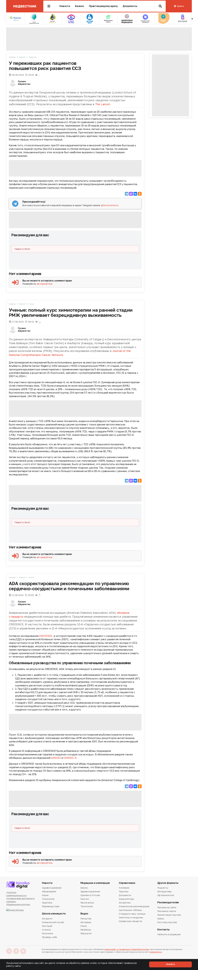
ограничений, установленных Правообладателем (126, 949)
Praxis (83, 926)
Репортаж (85, 919)
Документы (130, 6)
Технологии (48, 899)
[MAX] (131, 194)
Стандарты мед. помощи (132, 913)
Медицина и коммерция (95, 882)
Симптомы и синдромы (131, 917)
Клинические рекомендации (134, 906)
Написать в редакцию (169, 934)
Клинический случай (53, 922)
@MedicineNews (109, 205)
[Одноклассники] (140, 194)
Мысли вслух (87, 902)
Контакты (163, 929)
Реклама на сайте (166, 908)
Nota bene (47, 933)
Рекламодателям (168, 902)
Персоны (123, 891)
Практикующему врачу (103, 6)
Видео (84, 913)
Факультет (86, 933)
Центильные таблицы (130, 910)
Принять (170, 964)
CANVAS (56, 757)
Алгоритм (47, 919)
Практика (33, 57)
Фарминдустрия (50, 906)
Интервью (85, 922)
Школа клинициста (54, 913)
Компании (124, 888)
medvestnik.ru (155, 952)
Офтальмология (165, 895)
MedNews (85, 929)
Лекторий (47, 926)
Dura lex (84, 899)
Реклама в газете (166, 911)
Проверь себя (49, 937)
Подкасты (162, 888)
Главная (12, 57)
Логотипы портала (167, 922)
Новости (64, 6)
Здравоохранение (52, 888)
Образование (49, 891)
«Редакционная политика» (18, 904)
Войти (180, 6)
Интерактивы (164, 891)
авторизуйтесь (45, 283)
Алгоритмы (125, 902)
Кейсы (160, 918)
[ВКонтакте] (135, 194)
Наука (31, 304)
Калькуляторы (126, 899)
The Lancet (102, 104)
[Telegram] (127, 194)
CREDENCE (45, 635)
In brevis (46, 929)
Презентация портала (169, 915)
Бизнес (79, 6)
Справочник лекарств (130, 921)
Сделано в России (90, 895)
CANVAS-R (70, 757)
